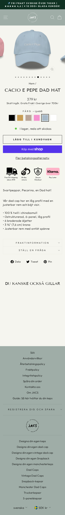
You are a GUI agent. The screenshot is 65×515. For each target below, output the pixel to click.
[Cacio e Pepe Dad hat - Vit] (14, 334)
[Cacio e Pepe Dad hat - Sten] (14, 331)
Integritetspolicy (32, 375)
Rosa (36, 117)
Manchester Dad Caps (32, 487)
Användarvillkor (32, 358)
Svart (11, 117)
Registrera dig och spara (31, 409)
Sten (28, 117)
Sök (32, 352)
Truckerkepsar (32, 492)
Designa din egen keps (32, 441)
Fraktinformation (32, 242)
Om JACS (32, 392)
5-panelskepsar (32, 498)
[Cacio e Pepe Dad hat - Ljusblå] (22, 331)
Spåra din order (32, 381)
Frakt (31, 103)
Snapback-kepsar (32, 481)
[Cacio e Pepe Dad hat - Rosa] (18, 331)
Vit (53, 117)
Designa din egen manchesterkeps (32, 464)
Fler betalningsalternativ (32, 158)
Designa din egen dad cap (32, 446)
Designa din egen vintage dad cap (32, 452)
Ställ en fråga (32, 250)
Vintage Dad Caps (32, 475)
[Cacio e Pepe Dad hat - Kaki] (10, 331)
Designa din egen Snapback (32, 458)
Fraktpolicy (32, 369)
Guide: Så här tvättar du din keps (33, 398)
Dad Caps (32, 469)
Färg (32, 111)
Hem (31, 83)
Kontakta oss (32, 387)
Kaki (20, 117)
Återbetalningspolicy (32, 364)
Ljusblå (45, 117)
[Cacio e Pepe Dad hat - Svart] (6, 331)
